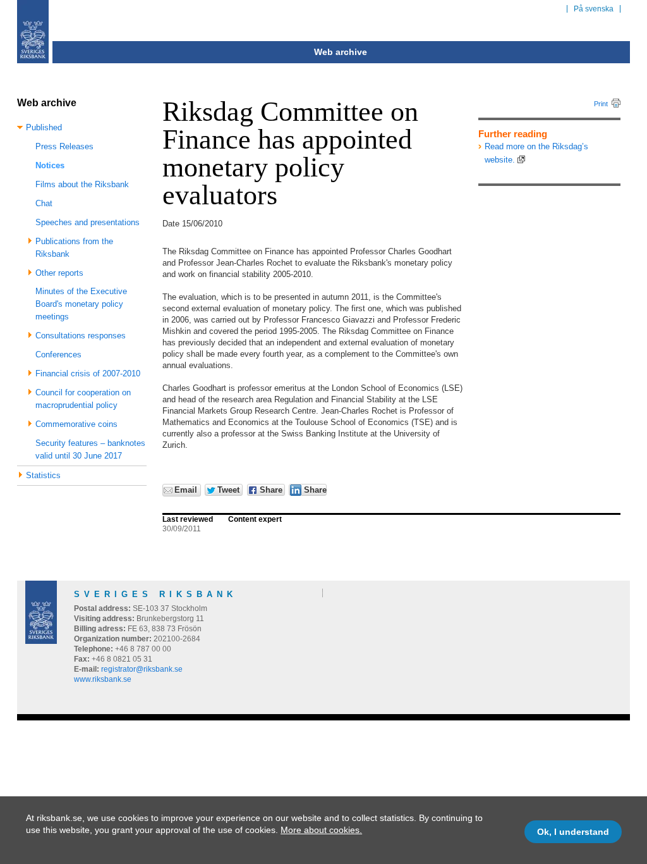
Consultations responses (80, 335)
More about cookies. (321, 830)
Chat (43, 203)
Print (601, 104)
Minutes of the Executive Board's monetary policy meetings (81, 304)
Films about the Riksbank (82, 184)
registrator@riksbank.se (142, 669)
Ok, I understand (573, 832)
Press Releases (64, 146)
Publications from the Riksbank (74, 248)
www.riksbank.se (102, 679)
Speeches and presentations (87, 222)
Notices (49, 165)
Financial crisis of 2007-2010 (87, 373)
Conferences (58, 354)
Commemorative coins (76, 424)
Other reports (59, 273)
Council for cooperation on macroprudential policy (83, 399)
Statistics (43, 475)
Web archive (340, 52)
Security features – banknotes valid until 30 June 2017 (90, 449)
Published (44, 127)
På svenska (594, 9)
